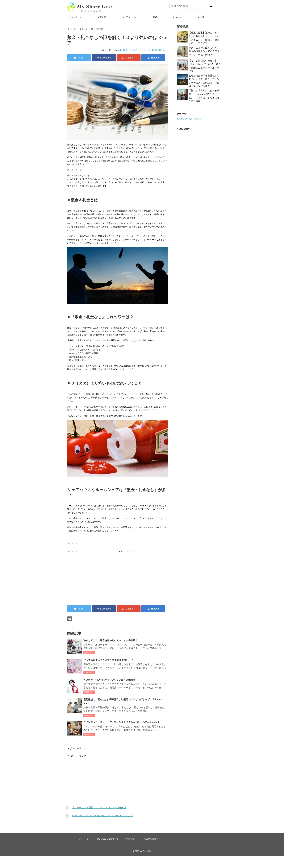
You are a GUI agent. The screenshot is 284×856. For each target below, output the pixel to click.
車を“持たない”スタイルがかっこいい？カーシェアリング (102, 815)
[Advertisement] (92, 574)
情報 (160, 50)
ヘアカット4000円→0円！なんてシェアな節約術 (109, 679)
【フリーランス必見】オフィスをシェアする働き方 (99, 807)
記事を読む (88, 653)
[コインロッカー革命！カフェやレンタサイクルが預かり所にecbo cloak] (74, 728)
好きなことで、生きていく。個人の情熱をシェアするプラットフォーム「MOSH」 (204, 51)
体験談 (201, 17)
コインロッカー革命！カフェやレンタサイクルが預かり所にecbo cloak (121, 722)
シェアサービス (129, 17)
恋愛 (155, 17)
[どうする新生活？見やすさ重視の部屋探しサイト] (74, 666)
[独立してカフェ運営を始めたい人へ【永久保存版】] (74, 646)
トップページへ (83, 839)
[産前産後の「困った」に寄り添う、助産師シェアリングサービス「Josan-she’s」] (74, 705)
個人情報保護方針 (152, 839)
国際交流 (101, 17)
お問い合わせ (131, 839)
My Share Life (145, 851)
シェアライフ (133, 50)
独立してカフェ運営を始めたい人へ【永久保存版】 (110, 640)
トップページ (75, 17)
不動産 (154, 50)
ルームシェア (145, 50)
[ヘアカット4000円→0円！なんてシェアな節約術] (74, 685)
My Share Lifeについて (107, 839)
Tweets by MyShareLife (189, 118)
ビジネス (177, 17)
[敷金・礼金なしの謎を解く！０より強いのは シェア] (153, 57)
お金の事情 (122, 50)
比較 (164, 50)
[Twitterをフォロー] (69, 618)
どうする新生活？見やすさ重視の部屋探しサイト (109, 660)
